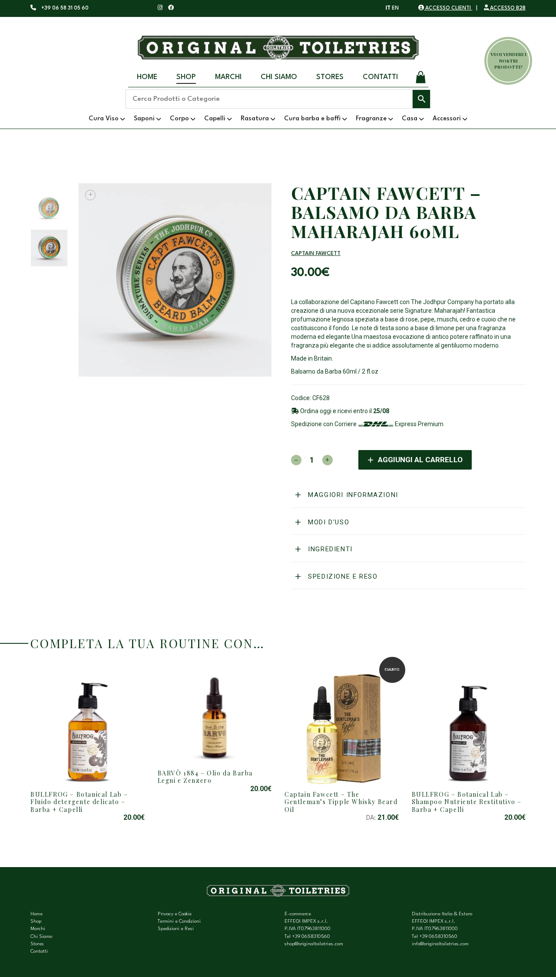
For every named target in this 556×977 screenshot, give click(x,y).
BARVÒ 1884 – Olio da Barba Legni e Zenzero (205, 777)
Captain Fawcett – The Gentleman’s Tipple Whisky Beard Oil (341, 802)
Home (147, 77)
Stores (330, 77)
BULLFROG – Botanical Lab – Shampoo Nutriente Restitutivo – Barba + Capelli (467, 802)
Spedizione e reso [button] (342, 576)
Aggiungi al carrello (420, 459)
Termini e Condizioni (179, 921)
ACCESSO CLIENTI (448, 8)
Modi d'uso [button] (328, 522)
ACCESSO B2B (507, 8)
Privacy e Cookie (175, 914)
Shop (186, 77)
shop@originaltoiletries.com (314, 944)
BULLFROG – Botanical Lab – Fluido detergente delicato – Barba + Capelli (79, 802)
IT (388, 8)
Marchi (228, 77)
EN (395, 8)
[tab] (408, 495)
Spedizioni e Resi (176, 929)
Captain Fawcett (316, 253)
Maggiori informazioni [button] (352, 495)
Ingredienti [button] (329, 549)
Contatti (380, 77)
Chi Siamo (279, 77)
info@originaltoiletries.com (440, 944)
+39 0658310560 (311, 936)
